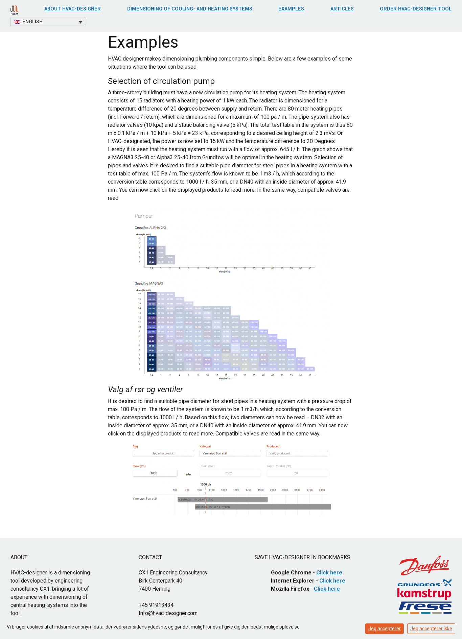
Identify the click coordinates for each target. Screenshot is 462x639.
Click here (329, 572)
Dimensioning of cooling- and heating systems (189, 9)
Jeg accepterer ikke (431, 628)
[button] (48, 22)
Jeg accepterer (384, 628)
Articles (342, 9)
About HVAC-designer (72, 9)
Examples (291, 9)
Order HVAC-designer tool (416, 9)
